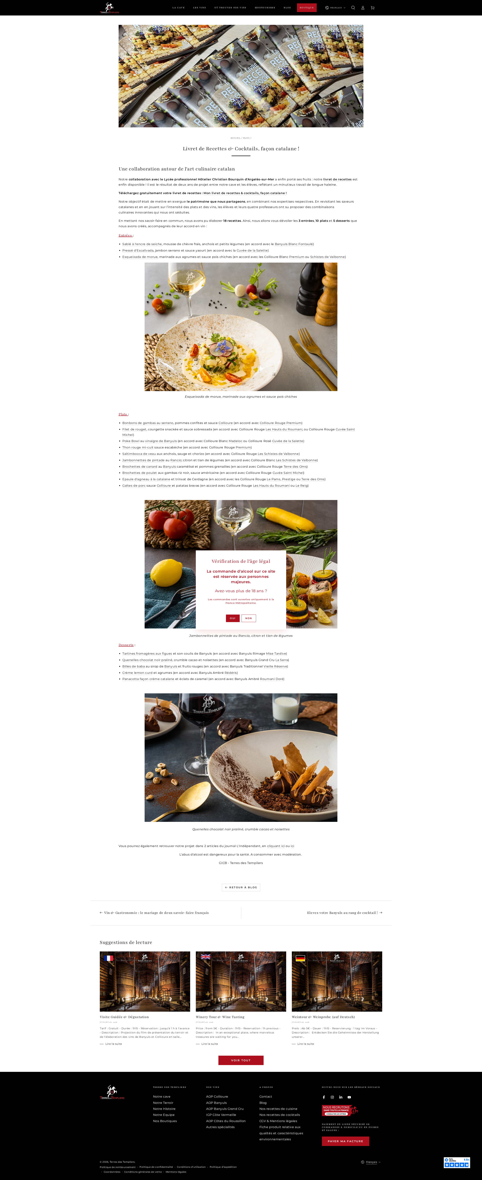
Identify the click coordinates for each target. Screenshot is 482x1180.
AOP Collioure (217, 1096)
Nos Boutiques (165, 1121)
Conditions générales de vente (143, 1171)
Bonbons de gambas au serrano (147, 423)
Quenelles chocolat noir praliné (147, 660)
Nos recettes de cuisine (278, 1109)
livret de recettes (337, 179)
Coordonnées (112, 1171)
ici (292, 846)
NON (248, 618)
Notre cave (162, 1096)
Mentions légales (176, 1171)
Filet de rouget (134, 429)
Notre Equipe (164, 1115)
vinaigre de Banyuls (161, 441)
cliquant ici (276, 846)
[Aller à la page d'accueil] (109, 7)
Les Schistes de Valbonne (278, 454)
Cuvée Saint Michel (288, 473)
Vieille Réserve (275, 666)
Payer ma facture (345, 1141)
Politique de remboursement (118, 1167)
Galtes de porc (134, 485)
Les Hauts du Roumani (284, 429)
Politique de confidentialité (156, 1167)
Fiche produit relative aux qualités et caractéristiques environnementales (281, 1133)
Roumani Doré (271, 679)
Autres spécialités (220, 1127)
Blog (246, 138)
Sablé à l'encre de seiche (142, 244)
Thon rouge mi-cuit (138, 447)
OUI (233, 618)
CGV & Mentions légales (278, 1121)
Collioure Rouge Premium (281, 423)
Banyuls (169, 466)
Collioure (226, 423)
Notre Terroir (163, 1103)
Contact (265, 1096)
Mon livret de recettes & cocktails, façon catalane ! (245, 193)
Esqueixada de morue (140, 257)
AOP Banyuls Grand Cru (225, 1109)
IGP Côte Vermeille (221, 1115)
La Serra (281, 660)
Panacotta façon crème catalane (148, 679)
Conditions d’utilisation (191, 1167)
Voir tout (241, 1060)
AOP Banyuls (216, 1103)
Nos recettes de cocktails (279, 1115)
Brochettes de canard (139, 466)
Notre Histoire (164, 1109)
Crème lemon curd (137, 673)
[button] (353, 8)
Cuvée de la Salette (252, 250)
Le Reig (302, 485)
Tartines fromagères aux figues (147, 653)
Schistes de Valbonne (327, 257)
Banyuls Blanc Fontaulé (294, 244)
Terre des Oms (295, 466)
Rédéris (231, 673)
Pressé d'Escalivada (137, 250)
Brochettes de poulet (139, 473)
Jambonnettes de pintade (143, 460)
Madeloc (235, 441)
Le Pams (273, 479)
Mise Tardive (276, 653)
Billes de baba (133, 666)
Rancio (176, 460)
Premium (296, 257)
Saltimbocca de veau (139, 454)
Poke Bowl (130, 441)
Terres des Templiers (122, 1161)
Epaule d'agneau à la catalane (146, 479)
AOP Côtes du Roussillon (226, 1121)
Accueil (236, 138)
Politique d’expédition (223, 1167)
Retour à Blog (243, 887)
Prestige (289, 479)
